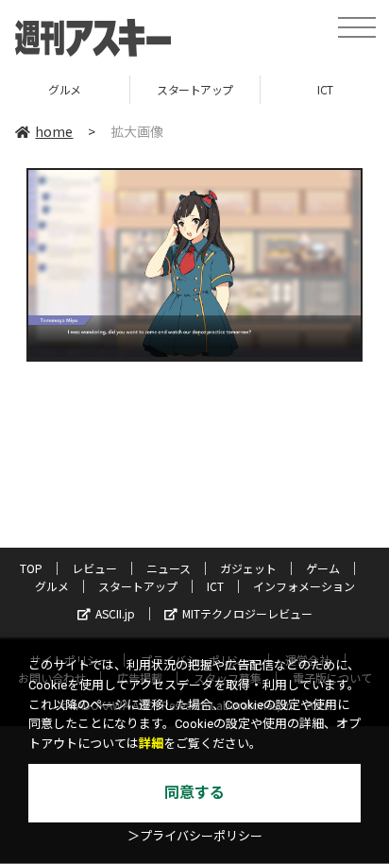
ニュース (168, 568)
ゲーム (323, 568)
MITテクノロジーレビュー (247, 613)
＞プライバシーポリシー (194, 836)
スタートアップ (156, 89)
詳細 (151, 744)
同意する (194, 793)
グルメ (52, 586)
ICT (287, 89)
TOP (31, 568)
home (54, 131)
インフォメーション (304, 586)
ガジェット (248, 568)
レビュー (94, 568)
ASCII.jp (115, 613)
